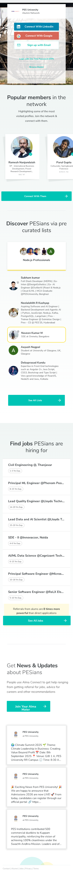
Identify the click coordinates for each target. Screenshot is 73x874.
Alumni (14, 868)
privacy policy (48, 78)
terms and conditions (28, 78)
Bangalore (44, 336)
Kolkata (44, 379)
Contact (6, 868)
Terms (36, 868)
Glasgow (25, 353)
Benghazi (44, 294)
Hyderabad (49, 322)
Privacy (28, 868)
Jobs (22, 868)
